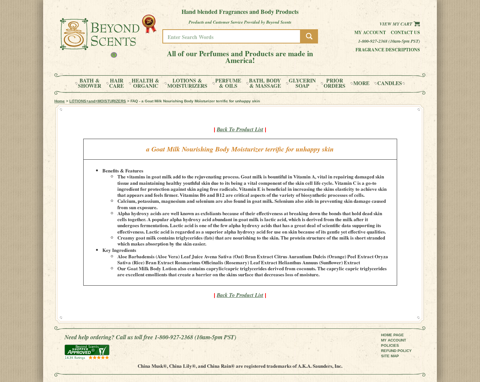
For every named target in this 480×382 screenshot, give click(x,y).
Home (59, 101)
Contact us (405, 32)
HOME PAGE (392, 335)
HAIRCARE (116, 83)
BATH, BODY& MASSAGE (265, 83)
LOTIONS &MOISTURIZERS (187, 83)
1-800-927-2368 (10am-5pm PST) (389, 41)
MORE (361, 83)
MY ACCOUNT (393, 340)
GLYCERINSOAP (302, 83)
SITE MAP (390, 356)
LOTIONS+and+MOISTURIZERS (97, 101)
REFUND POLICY (396, 351)
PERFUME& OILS (228, 83)
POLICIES (390, 345)
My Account (370, 32)
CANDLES (389, 83)
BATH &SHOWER (89, 83)
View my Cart (396, 24)
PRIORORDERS (334, 83)
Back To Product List (240, 129)
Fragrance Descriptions (388, 49)
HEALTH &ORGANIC (145, 83)
